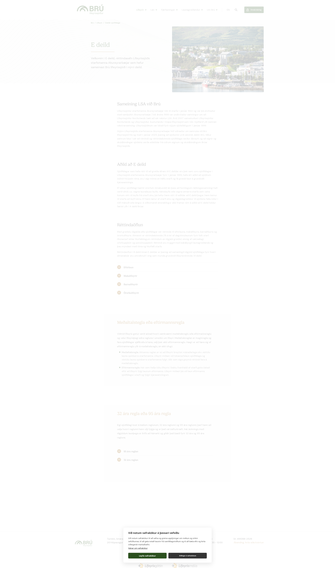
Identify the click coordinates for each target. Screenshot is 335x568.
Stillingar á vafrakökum (187, 556)
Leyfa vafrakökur (147, 555)
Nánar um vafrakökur (138, 548)
